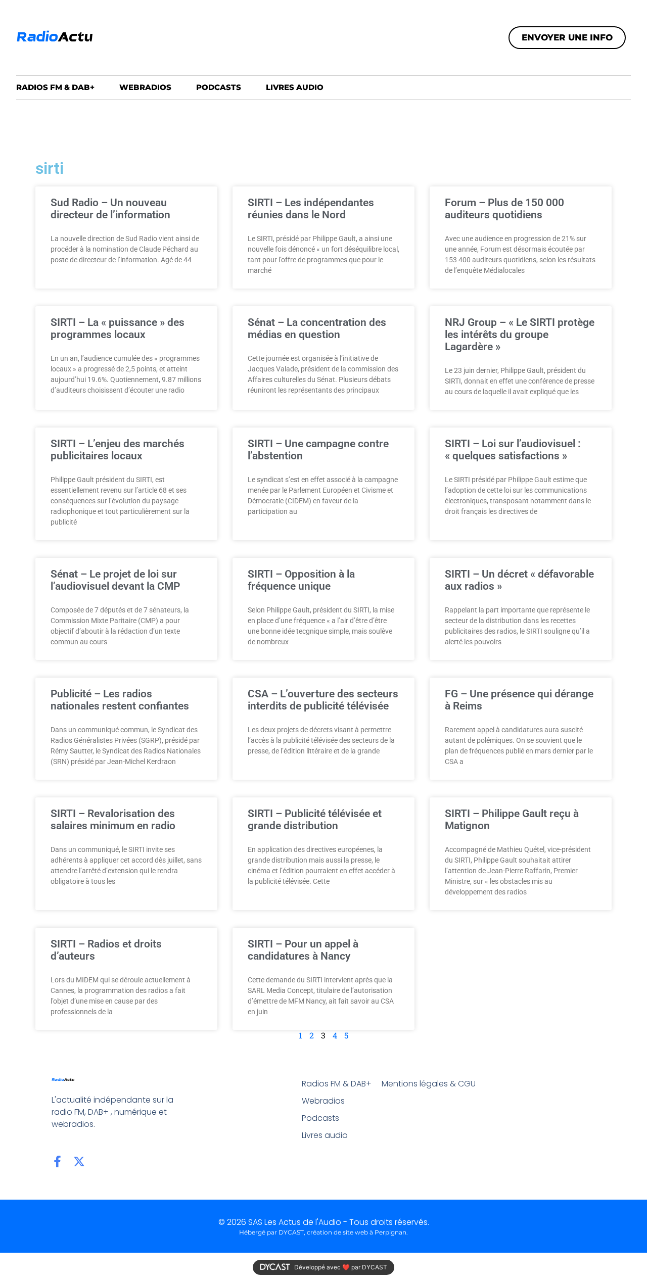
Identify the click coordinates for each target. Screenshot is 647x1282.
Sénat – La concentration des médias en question (317, 328)
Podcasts (218, 87)
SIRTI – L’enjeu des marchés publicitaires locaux (117, 450)
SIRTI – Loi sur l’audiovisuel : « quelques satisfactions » (513, 450)
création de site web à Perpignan (356, 1232)
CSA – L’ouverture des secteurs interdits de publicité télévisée (323, 700)
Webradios (145, 87)
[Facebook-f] (57, 1161)
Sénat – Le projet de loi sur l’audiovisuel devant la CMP (115, 580)
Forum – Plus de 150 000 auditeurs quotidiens (504, 209)
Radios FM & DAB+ (55, 87)
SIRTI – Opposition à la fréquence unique (301, 580)
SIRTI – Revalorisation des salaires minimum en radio (113, 820)
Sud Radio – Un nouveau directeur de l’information (110, 209)
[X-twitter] (79, 1161)
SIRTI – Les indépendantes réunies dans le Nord (311, 209)
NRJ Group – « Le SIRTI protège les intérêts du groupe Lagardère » (519, 334)
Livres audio (295, 87)
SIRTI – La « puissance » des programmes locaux (117, 328)
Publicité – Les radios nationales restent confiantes (120, 700)
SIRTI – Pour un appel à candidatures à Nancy (303, 950)
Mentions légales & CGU (429, 1083)
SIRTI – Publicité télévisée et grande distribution (315, 820)
